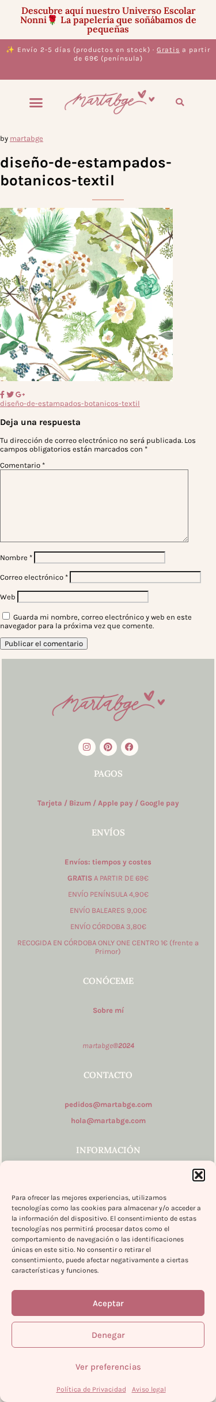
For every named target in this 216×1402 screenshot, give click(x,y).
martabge (26, 138)
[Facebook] (129, 747)
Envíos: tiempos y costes (108, 861)
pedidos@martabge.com (108, 1104)
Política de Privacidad (91, 1389)
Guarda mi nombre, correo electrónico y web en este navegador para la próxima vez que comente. (96, 621)
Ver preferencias (108, 1367)
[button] (198, 1175)
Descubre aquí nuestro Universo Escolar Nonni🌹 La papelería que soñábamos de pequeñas (108, 20)
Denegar (108, 1335)
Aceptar (108, 1303)
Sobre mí (108, 1010)
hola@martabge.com (108, 1120)
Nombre (16, 557)
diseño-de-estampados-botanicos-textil (70, 403)
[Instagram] (87, 747)
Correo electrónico (34, 577)
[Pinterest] (108, 747)
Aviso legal (149, 1389)
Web (8, 596)
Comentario (22, 465)
